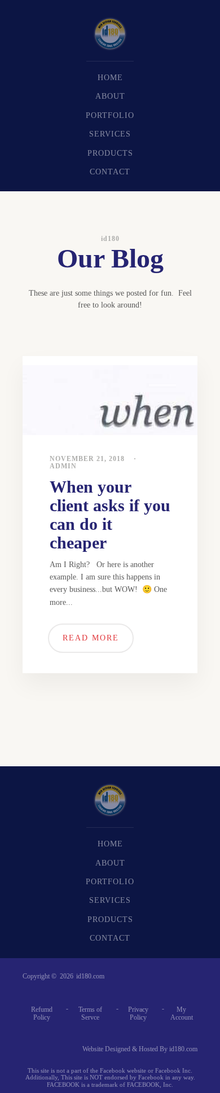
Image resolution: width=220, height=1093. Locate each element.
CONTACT (110, 172)
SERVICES (110, 134)
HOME (110, 77)
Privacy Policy (138, 1013)
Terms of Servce (90, 1013)
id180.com (90, 976)
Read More (91, 638)
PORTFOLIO (110, 115)
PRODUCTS (110, 153)
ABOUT (110, 96)
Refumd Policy (41, 1013)
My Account (181, 1013)
